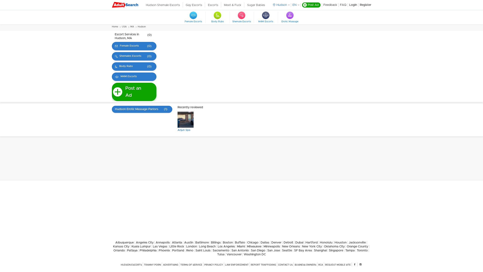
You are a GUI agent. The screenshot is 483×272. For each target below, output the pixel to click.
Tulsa (221, 254)
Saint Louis (203, 250)
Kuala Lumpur (141, 246)
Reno (189, 250)
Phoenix (164, 250)
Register (365, 4)
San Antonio (240, 250)
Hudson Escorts (131, 265)
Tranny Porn (152, 265)
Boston (228, 242)
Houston (341, 242)
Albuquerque (124, 242)
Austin (188, 242)
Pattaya (132, 250)
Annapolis (163, 242)
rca (320, 265)
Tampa (350, 250)
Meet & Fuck (232, 5)
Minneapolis (272, 246)
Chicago (252, 242)
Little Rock (176, 246)
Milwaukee (254, 246)
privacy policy (213, 265)
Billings (216, 242)
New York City (312, 246)
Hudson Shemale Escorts (163, 5)
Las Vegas (160, 246)
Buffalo (240, 242)
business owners (305, 265)
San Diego (258, 250)
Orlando (119, 250)
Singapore (336, 250)
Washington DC (255, 254)
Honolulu (326, 242)
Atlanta (177, 242)
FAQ (343, 4)
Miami (241, 246)
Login (353, 4)
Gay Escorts (194, 5)
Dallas (265, 242)
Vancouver (234, 254)
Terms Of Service (191, 265)
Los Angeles (226, 246)
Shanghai (320, 250)
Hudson (142, 27)
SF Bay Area (303, 250)
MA (132, 27)
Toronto (362, 250)
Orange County (357, 246)
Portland (178, 250)
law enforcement (237, 265)
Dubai (299, 242)
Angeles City (145, 242)
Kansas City (121, 246)
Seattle (287, 250)
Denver (276, 242)
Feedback (330, 4)
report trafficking (263, 265)
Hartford (311, 242)
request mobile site (338, 265)
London (191, 246)
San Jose (273, 250)
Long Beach (207, 246)
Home (115, 27)
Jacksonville (357, 242)
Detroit (288, 242)
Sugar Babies (256, 5)
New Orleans (291, 246)
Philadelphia (148, 250)
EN (294, 4)
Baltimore (202, 242)
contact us (285, 265)
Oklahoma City (334, 246)
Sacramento (221, 250)
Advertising (170, 265)
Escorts (213, 5)
